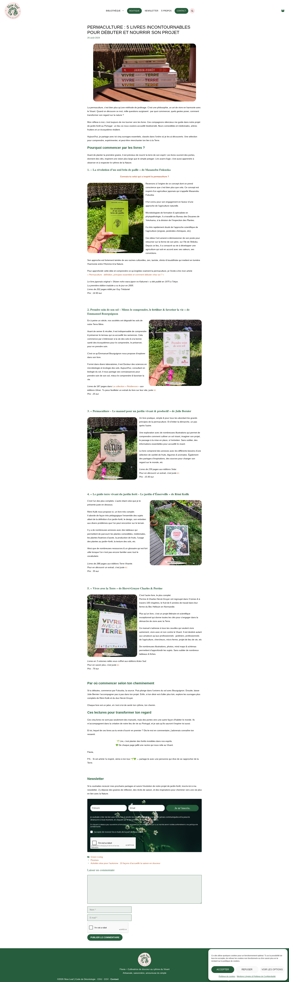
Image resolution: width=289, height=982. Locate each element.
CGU (99, 979)
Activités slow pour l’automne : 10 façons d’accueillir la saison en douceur (125, 863)
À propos (166, 11)
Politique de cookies (227, 976)
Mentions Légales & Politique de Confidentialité (256, 976)
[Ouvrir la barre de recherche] (192, 10)
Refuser (247, 969)
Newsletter (151, 11)
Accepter (223, 969)
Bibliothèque (113, 11)
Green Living (97, 857)
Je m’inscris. (182, 808)
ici (155, 390)
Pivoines (95, 860)
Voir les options (272, 969)
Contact (181, 11)
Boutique (134, 11)
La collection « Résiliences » (126, 386)
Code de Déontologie (85, 979)
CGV (106, 979)
